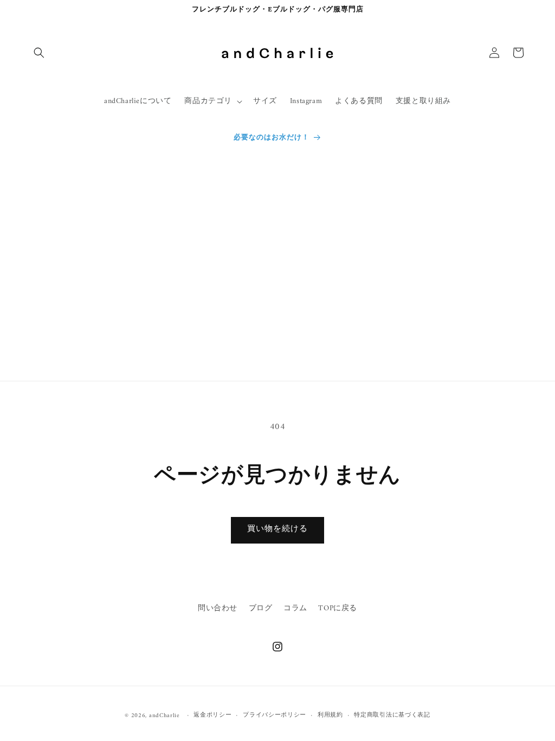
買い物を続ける (277, 529)
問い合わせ (217, 608)
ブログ (261, 608)
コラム (295, 608)
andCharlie (164, 716)
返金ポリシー (212, 715)
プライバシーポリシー (274, 715)
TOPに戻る (337, 608)
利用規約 (330, 715)
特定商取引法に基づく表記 (392, 715)
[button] (39, 53)
